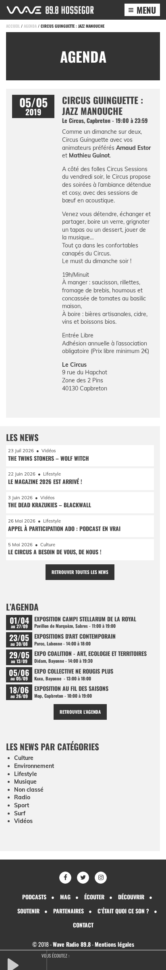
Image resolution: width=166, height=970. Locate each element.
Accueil (13, 26)
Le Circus (74, 364)
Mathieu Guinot (89, 155)
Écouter (94, 896)
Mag (65, 896)
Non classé (29, 789)
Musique (25, 781)
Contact (83, 925)
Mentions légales (114, 944)
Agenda (30, 26)
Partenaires (68, 911)
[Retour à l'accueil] (50, 10)
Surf (19, 813)
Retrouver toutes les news (80, 572)
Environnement (34, 766)
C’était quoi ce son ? (123, 911)
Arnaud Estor (133, 147)
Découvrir (131, 896)
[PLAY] (26, 964)
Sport (21, 805)
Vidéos (23, 821)
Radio (22, 797)
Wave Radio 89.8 (72, 944)
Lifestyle (25, 774)
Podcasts (34, 896)
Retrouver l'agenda (80, 712)
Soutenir (28, 911)
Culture (23, 758)
